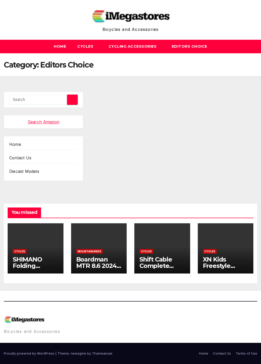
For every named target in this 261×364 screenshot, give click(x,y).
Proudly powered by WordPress (29, 353)
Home (60, 46)
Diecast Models (24, 171)
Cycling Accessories (133, 46)
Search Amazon (43, 121)
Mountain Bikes (89, 251)
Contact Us (20, 157)
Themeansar (102, 353)
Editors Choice (189, 46)
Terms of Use (246, 353)
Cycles (86, 46)
